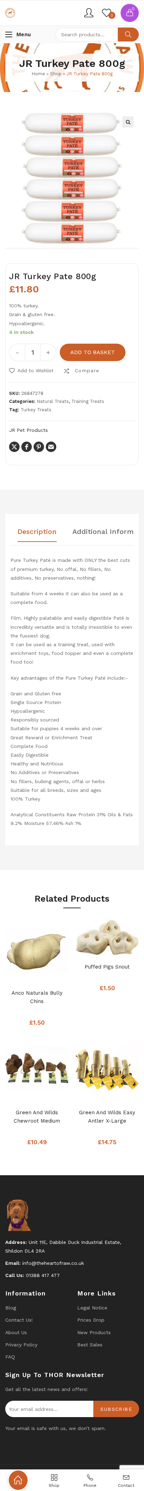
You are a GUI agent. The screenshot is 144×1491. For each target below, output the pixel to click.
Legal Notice (92, 1307)
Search (128, 34)
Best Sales (89, 1344)
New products (94, 1332)
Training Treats (87, 401)
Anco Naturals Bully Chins (37, 997)
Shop (56, 73)
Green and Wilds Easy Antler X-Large (107, 1116)
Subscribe (116, 1409)
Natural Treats (53, 401)
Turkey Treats (36, 409)
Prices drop (91, 1320)
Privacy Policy (21, 1344)
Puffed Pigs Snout (107, 967)
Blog (10, 1307)
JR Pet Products (28, 430)
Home (38, 73)
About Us (16, 1332)
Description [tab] (37, 532)
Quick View (47, 974)
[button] (128, 122)
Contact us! (19, 1320)
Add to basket (92, 352)
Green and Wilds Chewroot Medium (37, 1116)
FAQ (10, 1357)
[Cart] (130, 13)
